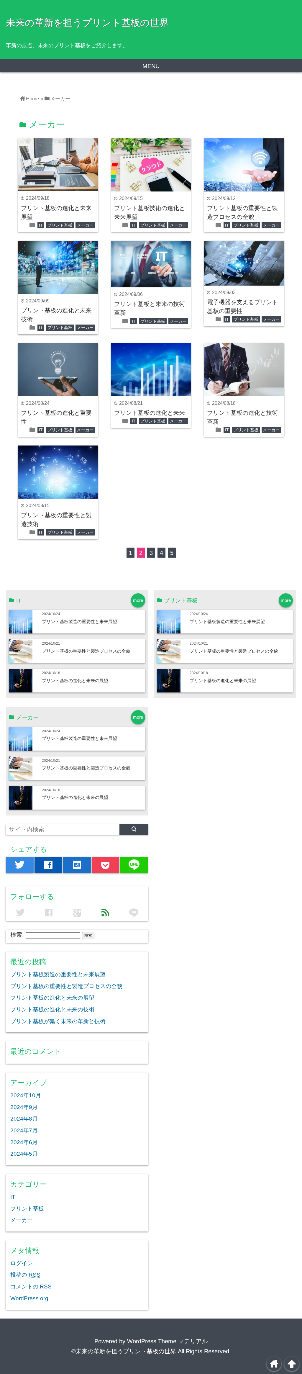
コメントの (31, 1286)
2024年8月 (24, 1119)
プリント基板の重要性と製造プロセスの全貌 (86, 651)
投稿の (25, 1275)
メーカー (85, 225)
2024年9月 (24, 1107)
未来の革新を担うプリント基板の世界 (87, 22)
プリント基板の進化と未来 (149, 413)
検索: (17, 934)
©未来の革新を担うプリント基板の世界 (123, 1351)
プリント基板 (59, 225)
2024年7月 (24, 1130)
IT (41, 225)
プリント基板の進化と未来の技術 (52, 1009)
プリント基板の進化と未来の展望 (75, 680)
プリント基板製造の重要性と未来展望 (79, 621)
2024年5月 (24, 1154)
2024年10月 (25, 1095)
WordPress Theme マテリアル (167, 1341)
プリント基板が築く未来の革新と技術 (58, 1021)
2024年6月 (24, 1142)
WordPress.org (29, 1298)
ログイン (21, 1263)
